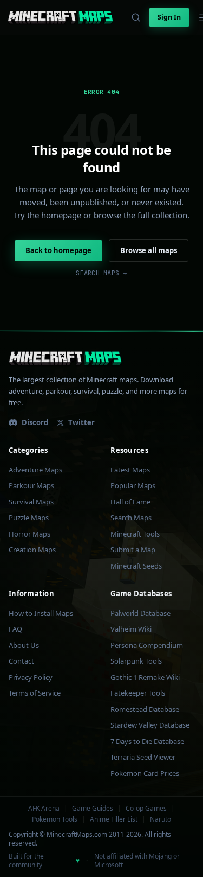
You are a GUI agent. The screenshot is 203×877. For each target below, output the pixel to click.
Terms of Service (35, 693)
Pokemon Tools (54, 819)
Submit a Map (132, 549)
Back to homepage (58, 250)
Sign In (169, 17)
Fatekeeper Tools (137, 693)
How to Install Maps (41, 613)
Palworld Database (140, 613)
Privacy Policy (31, 677)
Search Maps (131, 517)
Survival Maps (31, 502)
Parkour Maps (31, 485)
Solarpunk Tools (136, 661)
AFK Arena (44, 808)
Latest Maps (130, 470)
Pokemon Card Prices (144, 773)
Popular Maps (132, 485)
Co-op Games (146, 808)
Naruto (160, 819)
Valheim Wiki (131, 629)
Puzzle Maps (29, 517)
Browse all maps (148, 250)
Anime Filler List (113, 819)
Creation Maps (32, 549)
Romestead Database (144, 709)
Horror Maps (29, 534)
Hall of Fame (130, 502)
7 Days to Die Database (147, 741)
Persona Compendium (146, 645)
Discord (35, 422)
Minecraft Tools (135, 534)
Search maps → (101, 273)
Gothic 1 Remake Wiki (145, 677)
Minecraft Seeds (136, 566)
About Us (24, 645)
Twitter (81, 422)
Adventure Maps (35, 470)
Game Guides (92, 808)
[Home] (60, 17)
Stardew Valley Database (149, 725)
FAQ (15, 629)
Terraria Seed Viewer (142, 757)
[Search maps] (136, 17)
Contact (21, 661)
